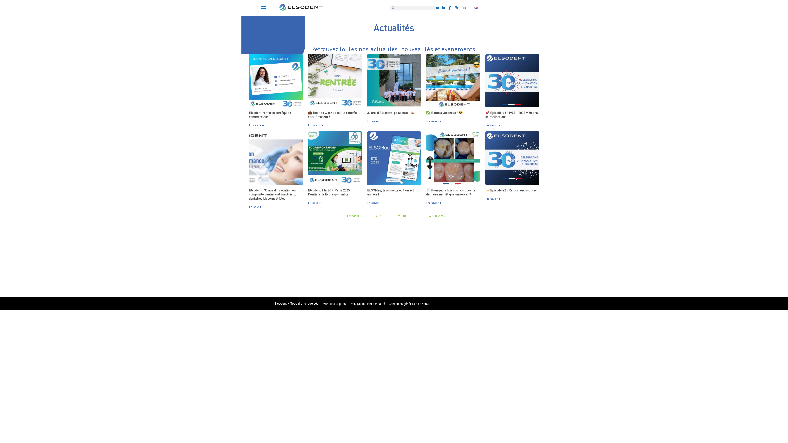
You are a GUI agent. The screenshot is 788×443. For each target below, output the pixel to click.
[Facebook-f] (449, 8)
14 (429, 216)
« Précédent (350, 216)
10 (404, 216)
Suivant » (439, 216)
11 (410, 216)
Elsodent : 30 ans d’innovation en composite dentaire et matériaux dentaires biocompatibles (272, 194)
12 (416, 216)
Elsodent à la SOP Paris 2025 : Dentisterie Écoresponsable (329, 192)
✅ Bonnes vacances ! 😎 (444, 113)
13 (422, 216)
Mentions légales (334, 303)
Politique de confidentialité (367, 303)
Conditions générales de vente (409, 303)
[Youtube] (437, 8)
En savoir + (256, 125)
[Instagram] (456, 8)
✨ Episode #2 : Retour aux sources (511, 190)
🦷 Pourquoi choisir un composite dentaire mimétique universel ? (450, 192)
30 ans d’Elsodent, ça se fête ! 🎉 (391, 113)
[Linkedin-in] (443, 8)
